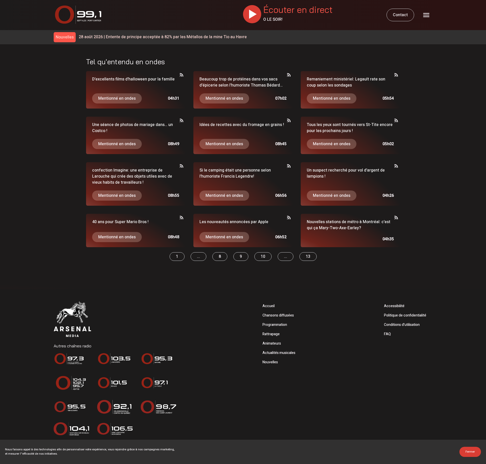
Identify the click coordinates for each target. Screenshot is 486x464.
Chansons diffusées (278, 315)
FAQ (387, 334)
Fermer (470, 452)
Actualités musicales (278, 352)
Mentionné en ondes (117, 98)
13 (308, 257)
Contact (400, 15)
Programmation (274, 324)
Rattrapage (271, 334)
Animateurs (271, 343)
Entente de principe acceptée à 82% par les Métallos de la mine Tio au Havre (163, 37)
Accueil (268, 306)
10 (263, 257)
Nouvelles (270, 362)
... (198, 257)
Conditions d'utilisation (402, 324)
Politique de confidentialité (405, 315)
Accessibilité (394, 306)
